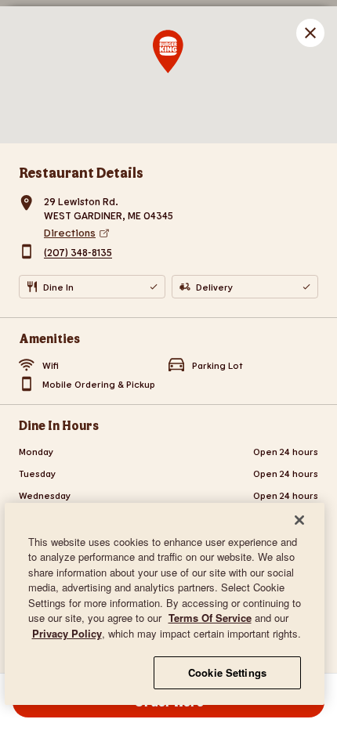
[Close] (299, 520)
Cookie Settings (227, 672)
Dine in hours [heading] (59, 424)
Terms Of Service (210, 617)
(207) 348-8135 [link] (78, 253)
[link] (181, 232)
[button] (310, 33)
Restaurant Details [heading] (81, 172)
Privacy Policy (67, 633)
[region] (165, 604)
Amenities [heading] (49, 338)
